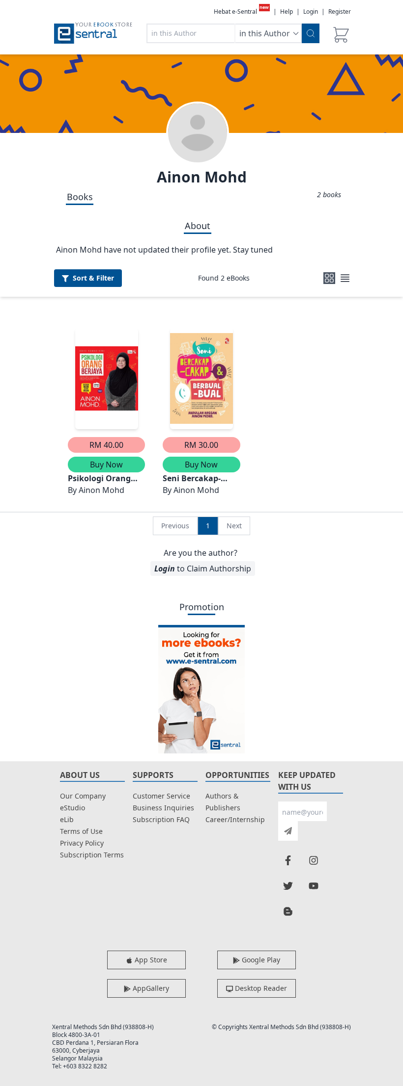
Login (310, 11)
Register (339, 11)
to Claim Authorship (202, 568)
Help (286, 12)
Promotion (201, 607)
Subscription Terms (92, 854)
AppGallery (150, 988)
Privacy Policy (82, 843)
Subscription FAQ (161, 819)
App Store (150, 959)
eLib (67, 819)
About (197, 226)
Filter (93, 278)
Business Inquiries (163, 807)
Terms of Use (81, 831)
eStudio (72, 807)
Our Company (83, 796)
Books (80, 197)
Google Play (260, 959)
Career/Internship (235, 819)
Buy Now (106, 464)
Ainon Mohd (202, 177)
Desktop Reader (260, 988)
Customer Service (161, 796)
